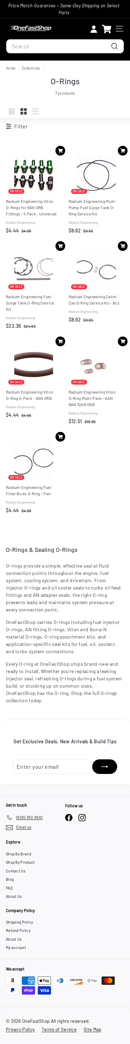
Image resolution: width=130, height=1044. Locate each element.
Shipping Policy (19, 922)
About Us (13, 896)
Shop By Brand (18, 854)
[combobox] (65, 46)
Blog (10, 879)
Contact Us (15, 871)
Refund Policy (18, 930)
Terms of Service (59, 1029)
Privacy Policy (20, 1029)
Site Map (92, 1029)
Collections (31, 68)
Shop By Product (20, 862)
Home (11, 68)
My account (16, 947)
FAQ (9, 888)
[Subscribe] (104, 766)
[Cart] (106, 28)
